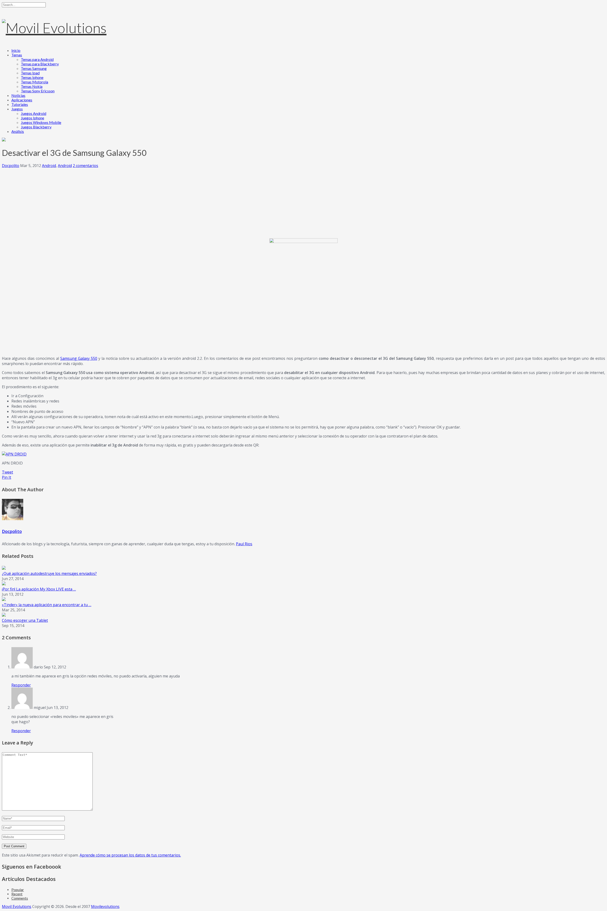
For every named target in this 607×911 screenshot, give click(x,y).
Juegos (17, 109)
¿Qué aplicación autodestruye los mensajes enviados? (49, 573)
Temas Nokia (31, 86)
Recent (17, 894)
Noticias (18, 95)
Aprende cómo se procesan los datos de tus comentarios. (130, 855)
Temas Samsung (34, 68)
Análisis (17, 131)
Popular (17, 890)
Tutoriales (19, 104)
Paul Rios (244, 543)
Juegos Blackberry (36, 127)
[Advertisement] (303, 201)
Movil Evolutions (16, 906)
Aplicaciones (21, 100)
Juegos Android (33, 113)
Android (49, 165)
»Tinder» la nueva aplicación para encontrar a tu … (46, 604)
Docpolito (10, 165)
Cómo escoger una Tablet (25, 620)
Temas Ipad (30, 73)
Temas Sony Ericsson (38, 91)
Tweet (7, 472)
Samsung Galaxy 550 (78, 358)
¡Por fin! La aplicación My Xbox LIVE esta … (39, 589)
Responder (21, 685)
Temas (16, 55)
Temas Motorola (34, 82)
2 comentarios (85, 165)
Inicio (15, 50)
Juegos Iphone (32, 118)
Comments (19, 898)
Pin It (6, 477)
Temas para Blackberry (40, 64)
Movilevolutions (105, 906)
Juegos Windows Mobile (41, 122)
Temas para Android (37, 59)
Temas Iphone (32, 77)
